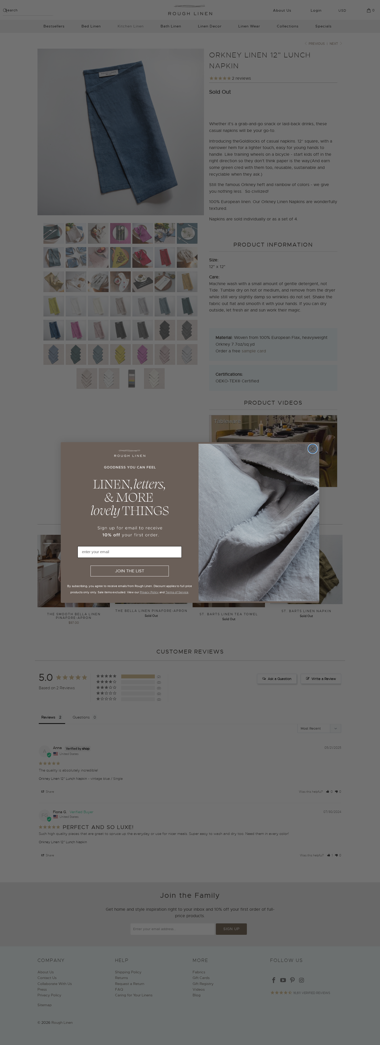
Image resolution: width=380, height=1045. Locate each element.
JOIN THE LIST (129, 571)
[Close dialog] (312, 448)
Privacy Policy (149, 592)
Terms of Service (176, 592)
